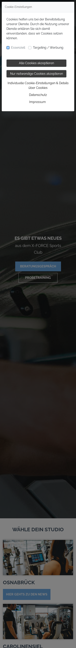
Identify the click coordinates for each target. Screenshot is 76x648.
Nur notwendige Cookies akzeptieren (36, 74)
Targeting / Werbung (48, 47)
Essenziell (18, 47)
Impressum (37, 102)
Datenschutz (38, 95)
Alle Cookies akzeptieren (36, 63)
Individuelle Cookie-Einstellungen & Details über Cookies (38, 85)
